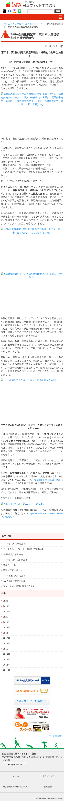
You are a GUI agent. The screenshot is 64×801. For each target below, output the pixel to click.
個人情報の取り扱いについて (16, 786)
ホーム (7, 24)
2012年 (6, 665)
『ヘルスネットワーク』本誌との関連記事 (23, 549)
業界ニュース (9, 565)
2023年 (6, 606)
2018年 (6, 633)
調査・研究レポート (12, 570)
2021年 (6, 617)
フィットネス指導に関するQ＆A (18, 586)
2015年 (6, 649)
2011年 (6, 670)
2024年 (6, 601)
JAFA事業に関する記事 (14, 575)
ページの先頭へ (55, 736)
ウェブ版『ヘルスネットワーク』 (28, 24)
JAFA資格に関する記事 (14, 581)
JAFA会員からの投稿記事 (15, 559)
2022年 (6, 611)
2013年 (6, 659)
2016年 (6, 643)
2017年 (6, 638)
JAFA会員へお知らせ (13, 554)
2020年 (6, 622)
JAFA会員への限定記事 (14, 543)
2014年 (6, 654)
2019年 (6, 627)
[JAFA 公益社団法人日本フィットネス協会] (30, 6)
